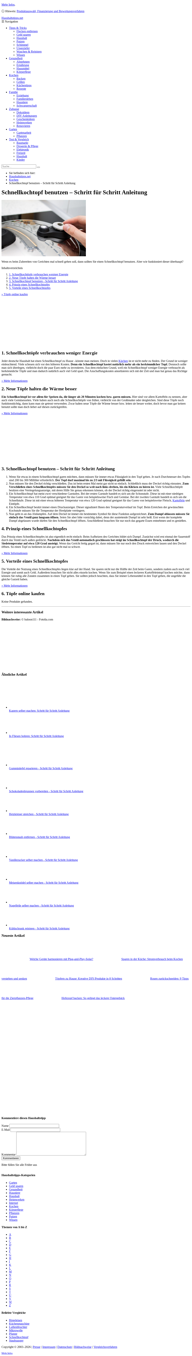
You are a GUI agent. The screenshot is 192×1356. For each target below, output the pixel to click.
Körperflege (23, 71)
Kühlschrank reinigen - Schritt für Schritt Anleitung (39, 928)
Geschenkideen (25, 119)
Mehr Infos (8, 4)
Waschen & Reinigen (29, 51)
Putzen (20, 41)
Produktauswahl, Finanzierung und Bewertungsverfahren (50, 11)
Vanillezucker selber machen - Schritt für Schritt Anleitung (43, 860)
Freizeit (20, 153)
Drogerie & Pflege (27, 146)
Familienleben (24, 98)
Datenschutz (64, 1346)
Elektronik (22, 149)
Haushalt (21, 38)
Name (5, 1125)
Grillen (20, 82)
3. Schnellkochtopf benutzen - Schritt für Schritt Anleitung (43, 281)
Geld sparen (23, 34)
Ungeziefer (23, 48)
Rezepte (21, 88)
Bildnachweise (83, 1346)
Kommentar (9, 1154)
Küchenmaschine (19, 1323)
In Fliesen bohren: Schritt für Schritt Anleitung (36, 736)
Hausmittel (22, 68)
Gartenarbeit (23, 132)
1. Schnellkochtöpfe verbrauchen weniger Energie (38, 274)
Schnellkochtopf (18, 1337)
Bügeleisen (15, 1320)
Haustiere (22, 102)
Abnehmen (23, 61)
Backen (21, 78)
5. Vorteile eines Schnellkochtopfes (29, 287)
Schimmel (22, 44)
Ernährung (22, 65)
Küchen (123, 361)
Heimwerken (24, 122)
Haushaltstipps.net (20, 176)
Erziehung (22, 95)
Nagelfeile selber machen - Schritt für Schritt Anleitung (41, 905)
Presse (36, 1346)
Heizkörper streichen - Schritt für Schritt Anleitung (39, 814)
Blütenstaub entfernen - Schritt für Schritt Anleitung (39, 837)
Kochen (13, 75)
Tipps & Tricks (18, 27)
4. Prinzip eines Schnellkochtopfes (29, 284)
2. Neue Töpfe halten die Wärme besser (32, 277)
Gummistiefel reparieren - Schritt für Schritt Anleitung (41, 768)
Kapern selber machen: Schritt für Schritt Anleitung (39, 710)
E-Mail (6, 1129)
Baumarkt (22, 142)
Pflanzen (21, 136)
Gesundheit (15, 58)
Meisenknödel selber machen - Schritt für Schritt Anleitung (43, 882)
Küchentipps (24, 85)
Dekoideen (22, 112)
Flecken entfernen (27, 31)
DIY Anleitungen (26, 115)
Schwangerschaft (26, 105)
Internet (13, 1202)
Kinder (20, 159)
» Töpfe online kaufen (15, 294)
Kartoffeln (178, 500)
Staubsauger (16, 1340)
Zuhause (14, 109)
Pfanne (13, 1333)
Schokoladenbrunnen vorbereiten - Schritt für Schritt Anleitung (46, 791)
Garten (13, 129)
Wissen (20, 55)
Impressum (48, 1346)
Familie (13, 92)
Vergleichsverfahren (105, 1346)
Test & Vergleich (19, 139)
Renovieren (23, 125)
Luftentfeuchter (18, 1326)
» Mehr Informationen (15, 380)
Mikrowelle (16, 1330)
